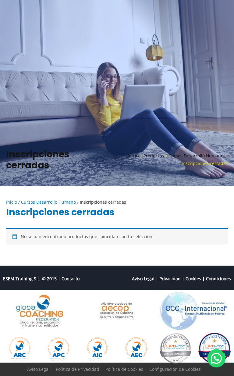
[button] (216, 358)
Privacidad (170, 278)
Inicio (11, 202)
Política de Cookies (124, 369)
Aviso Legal (143, 278)
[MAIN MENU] (117, 103)
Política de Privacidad (77, 369)
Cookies (193, 278)
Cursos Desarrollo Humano (48, 202)
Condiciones (218, 278)
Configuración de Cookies (175, 369)
